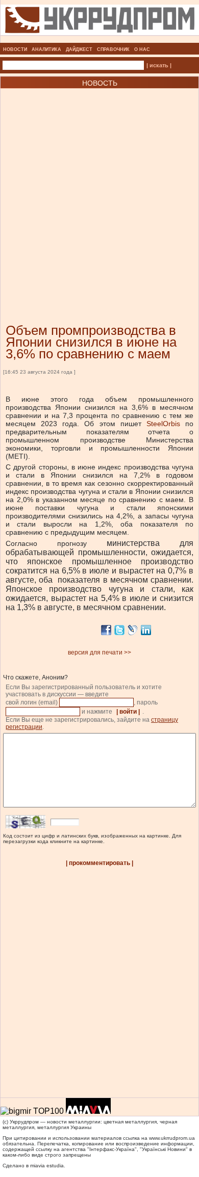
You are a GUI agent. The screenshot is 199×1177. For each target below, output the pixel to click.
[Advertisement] (99, 190)
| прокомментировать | (99, 863)
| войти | (128, 711)
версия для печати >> (99, 652)
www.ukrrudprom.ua (172, 1138)
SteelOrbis (165, 424)
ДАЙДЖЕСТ (79, 49)
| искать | (158, 65)
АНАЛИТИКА (46, 49)
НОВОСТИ (15, 49)
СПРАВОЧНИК (113, 49)
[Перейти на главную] (100, 40)
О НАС (142, 49)
